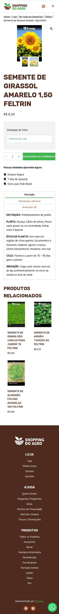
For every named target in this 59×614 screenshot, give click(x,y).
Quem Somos (29, 493)
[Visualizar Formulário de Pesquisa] (53, 6)
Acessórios (29, 542)
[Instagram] (33, 608)
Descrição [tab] (29, 194)
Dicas (29, 504)
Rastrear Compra (29, 514)
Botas (29, 547)
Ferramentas (29, 557)
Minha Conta (29, 466)
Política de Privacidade (29, 509)
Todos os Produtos (30, 536)
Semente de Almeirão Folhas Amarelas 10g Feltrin (15, 399)
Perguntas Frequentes (30, 498)
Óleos (29, 578)
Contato (29, 471)
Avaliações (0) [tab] (29, 207)
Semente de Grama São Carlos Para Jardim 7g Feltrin (16, 340)
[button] (51, 28)
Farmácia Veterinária (29, 552)
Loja (29, 461)
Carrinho (29, 476)
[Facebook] (25, 608)
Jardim (29, 573)
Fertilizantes (30, 562)
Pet (29, 583)
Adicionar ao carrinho (39, 156)
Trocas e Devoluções (29, 519)
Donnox (39, 601)
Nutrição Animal (29, 567)
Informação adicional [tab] (29, 200)
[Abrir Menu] (43, 6)
